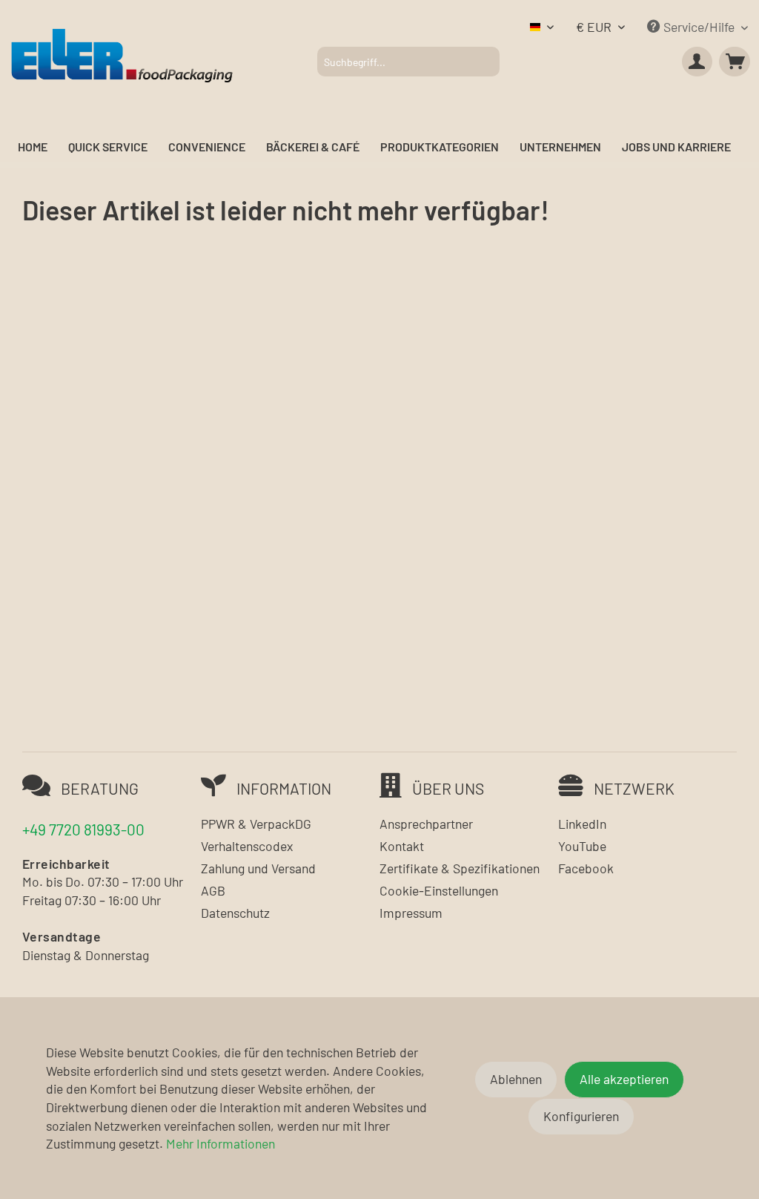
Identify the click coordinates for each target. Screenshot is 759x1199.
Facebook (586, 868)
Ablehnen (516, 1079)
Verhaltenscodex (247, 846)
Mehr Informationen (220, 1143)
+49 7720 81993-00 (83, 829)
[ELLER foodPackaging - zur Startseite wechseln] (121, 54)
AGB (213, 890)
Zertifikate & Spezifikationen (460, 868)
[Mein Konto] (697, 61)
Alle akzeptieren (624, 1079)
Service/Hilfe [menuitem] (699, 27)
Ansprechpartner (426, 823)
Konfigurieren (581, 1116)
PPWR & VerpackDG (256, 823)
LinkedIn (582, 823)
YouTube (582, 846)
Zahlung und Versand (258, 868)
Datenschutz (235, 912)
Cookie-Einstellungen (439, 890)
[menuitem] (408, 61)
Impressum (411, 912)
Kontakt (402, 846)
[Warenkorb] (734, 61)
